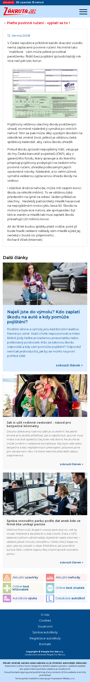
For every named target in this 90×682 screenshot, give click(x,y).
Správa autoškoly (45, 632)
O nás (45, 614)
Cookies (45, 620)
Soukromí (45, 626)
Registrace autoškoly (45, 638)
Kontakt (45, 644)
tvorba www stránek (35, 654)
